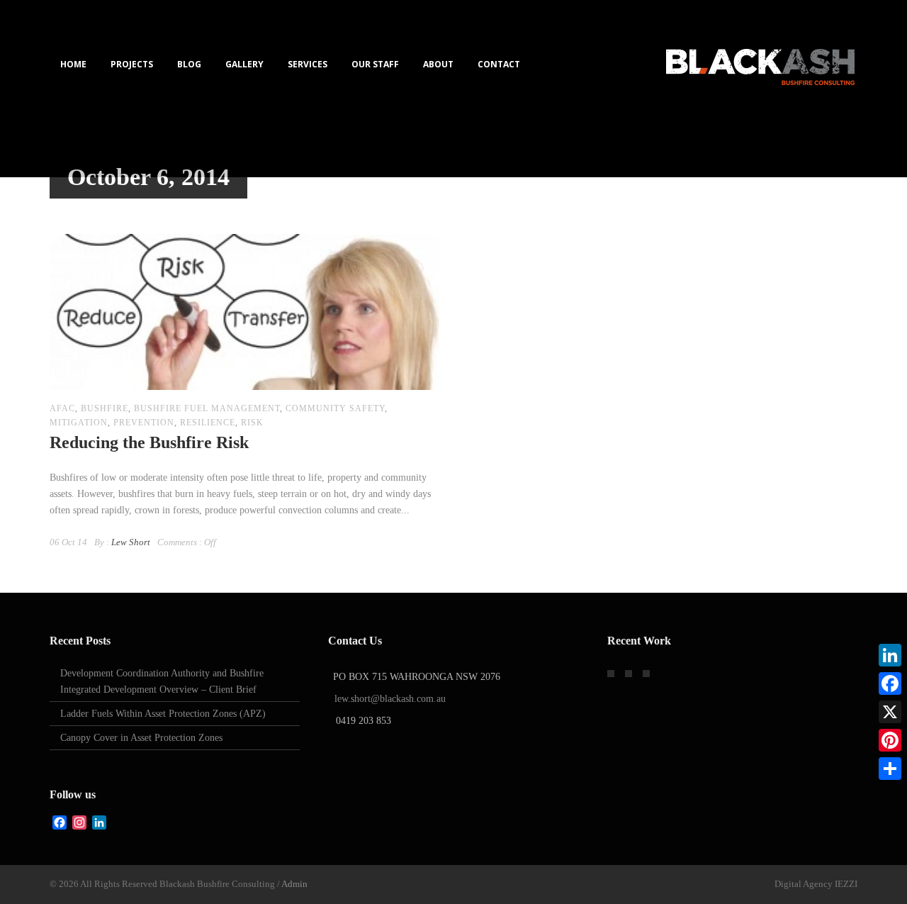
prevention (143, 423)
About (438, 64)
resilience (207, 423)
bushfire (104, 408)
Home (73, 64)
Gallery (244, 64)
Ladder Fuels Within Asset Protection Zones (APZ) (163, 713)
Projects (132, 64)
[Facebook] (890, 683)
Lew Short (130, 542)
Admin (294, 883)
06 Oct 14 (68, 542)
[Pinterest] (890, 740)
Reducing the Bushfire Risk (149, 442)
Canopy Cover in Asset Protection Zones (141, 737)
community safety (335, 408)
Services (307, 64)
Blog (189, 64)
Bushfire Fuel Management (207, 408)
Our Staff (375, 64)
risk (252, 423)
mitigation (79, 423)
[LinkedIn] (890, 655)
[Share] (890, 768)
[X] (890, 712)
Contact (499, 64)
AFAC (62, 408)
